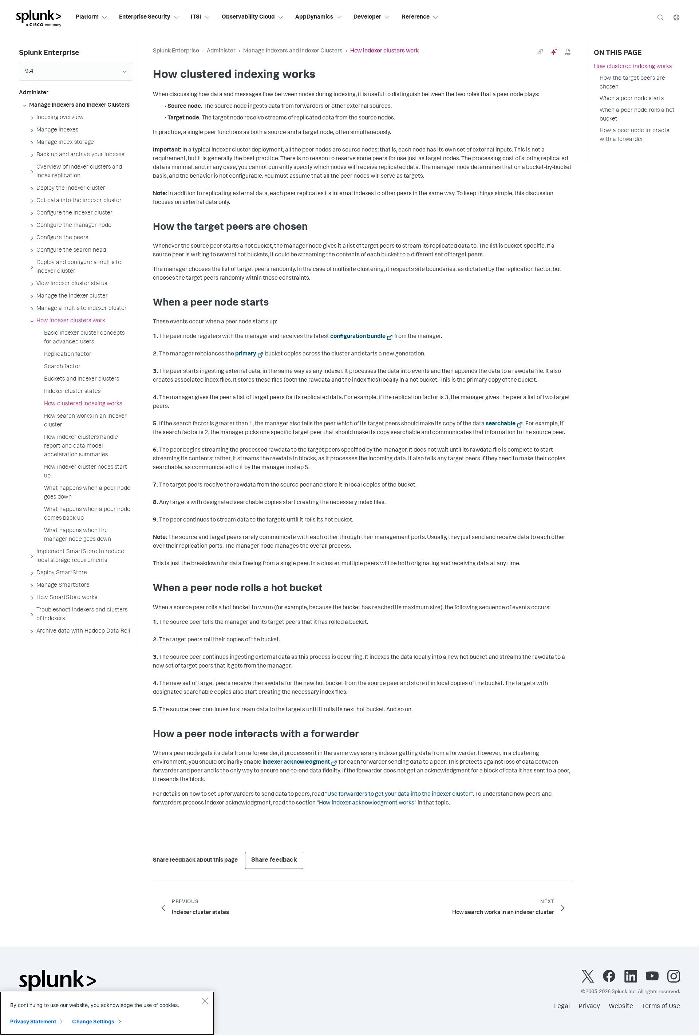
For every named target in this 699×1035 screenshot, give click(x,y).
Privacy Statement (33, 1021)
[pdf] (568, 52)
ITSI (196, 17)
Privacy (589, 1006)
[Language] (676, 17)
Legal (562, 1006)
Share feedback (274, 860)
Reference (416, 17)
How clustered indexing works (633, 67)
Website (621, 1006)
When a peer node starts (632, 99)
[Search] (660, 17)
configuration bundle (358, 337)
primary (245, 354)
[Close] (204, 1000)
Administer (221, 51)
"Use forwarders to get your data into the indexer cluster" (399, 795)
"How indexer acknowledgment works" (366, 803)
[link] (540, 52)
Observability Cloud (248, 17)
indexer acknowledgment (296, 763)
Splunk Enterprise (176, 51)
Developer (367, 17)
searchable (501, 424)
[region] (107, 1013)
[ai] (554, 52)
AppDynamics (314, 17)
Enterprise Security (144, 17)
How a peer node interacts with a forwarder (634, 135)
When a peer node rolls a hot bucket (637, 115)
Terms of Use (661, 1006)
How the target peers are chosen (632, 83)
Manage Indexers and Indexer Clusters (293, 51)
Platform (87, 17)
